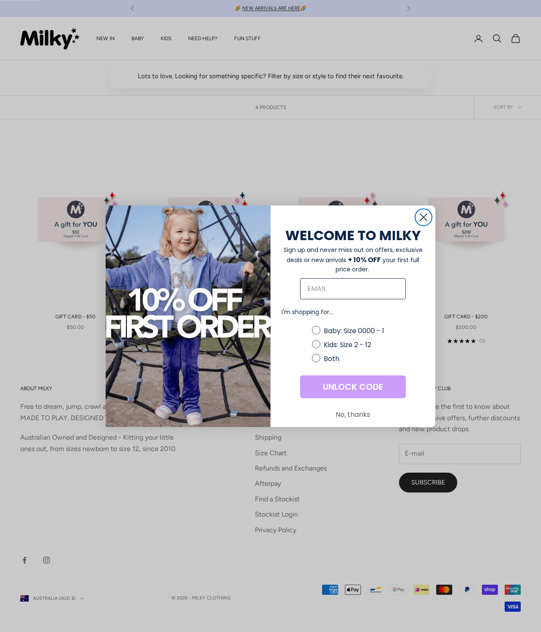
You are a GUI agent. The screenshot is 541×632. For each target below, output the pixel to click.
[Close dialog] (423, 217)
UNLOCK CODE (353, 387)
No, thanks (353, 414)
